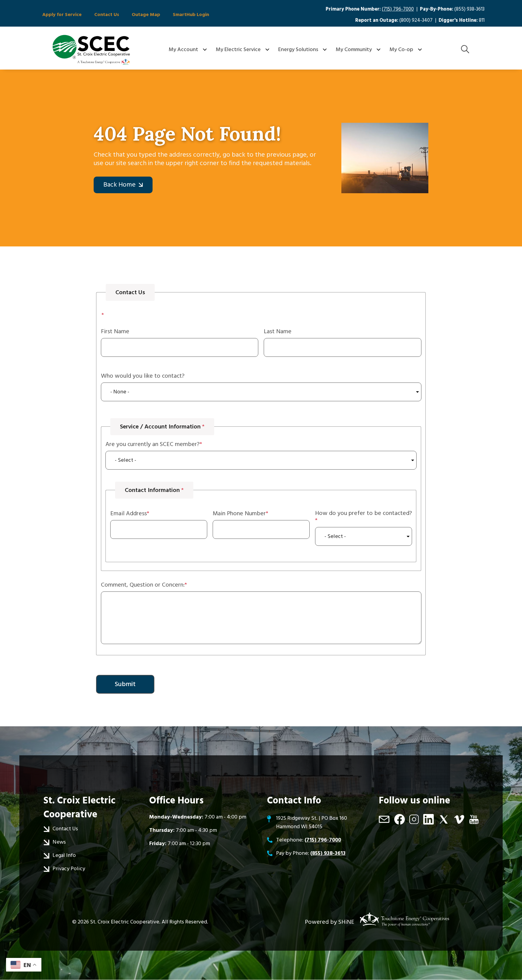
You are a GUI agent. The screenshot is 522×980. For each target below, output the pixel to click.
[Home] (91, 49)
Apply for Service (62, 14)
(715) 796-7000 (398, 9)
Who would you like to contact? (143, 375)
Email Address (128, 513)
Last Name (278, 331)
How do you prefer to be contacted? (363, 513)
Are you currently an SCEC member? (152, 444)
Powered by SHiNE (329, 922)
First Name (115, 331)
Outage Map (146, 14)
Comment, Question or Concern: (143, 584)
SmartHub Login (191, 14)
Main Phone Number (239, 513)
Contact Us (106, 14)
